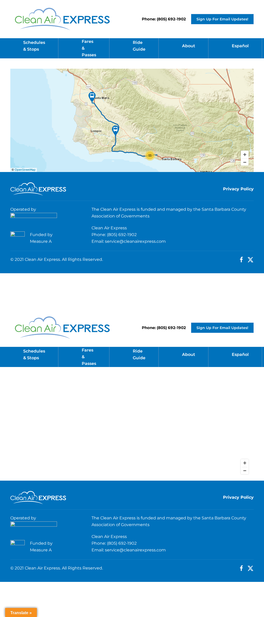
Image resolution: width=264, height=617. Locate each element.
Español (240, 45)
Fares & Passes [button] (89, 48)
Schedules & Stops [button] (34, 46)
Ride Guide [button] (139, 46)
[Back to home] (62, 19)
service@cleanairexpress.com (135, 241)
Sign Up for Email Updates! (222, 19)
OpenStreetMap (25, 169)
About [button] (188, 45)
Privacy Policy (238, 188)
